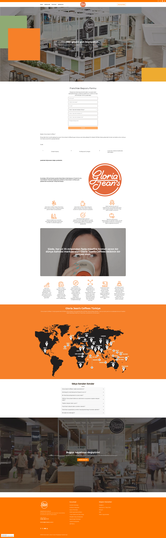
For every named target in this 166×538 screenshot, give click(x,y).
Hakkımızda (47, 4)
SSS (100, 512)
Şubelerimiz (60, 4)
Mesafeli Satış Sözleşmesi (76, 516)
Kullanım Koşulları (74, 507)
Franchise (54, 4)
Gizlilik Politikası (74, 505)
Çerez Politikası (74, 509)
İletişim (101, 509)
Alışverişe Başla (121, 4)
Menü (41, 4)
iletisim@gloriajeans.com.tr (46, 522)
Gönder (83, 128)
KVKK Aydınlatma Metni (76, 512)
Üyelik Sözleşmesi (74, 521)
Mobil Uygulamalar (104, 514)
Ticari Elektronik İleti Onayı (77, 514)
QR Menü (72, 523)
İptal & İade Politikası (75, 519)
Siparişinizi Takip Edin (105, 507)
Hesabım (101, 505)
